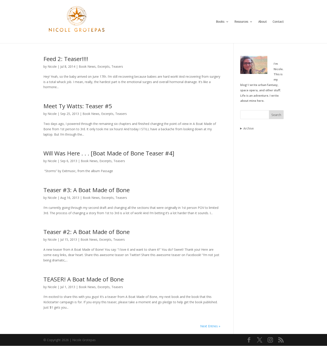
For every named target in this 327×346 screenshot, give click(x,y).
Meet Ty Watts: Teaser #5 (77, 106)
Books (220, 22)
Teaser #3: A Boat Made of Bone (86, 190)
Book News (87, 66)
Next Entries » (210, 326)
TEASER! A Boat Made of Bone (83, 279)
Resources (241, 22)
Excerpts (103, 66)
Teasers (117, 66)
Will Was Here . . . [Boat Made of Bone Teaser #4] (108, 153)
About (262, 22)
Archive (248, 128)
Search (276, 115)
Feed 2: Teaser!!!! (65, 59)
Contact (278, 22)
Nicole (52, 66)
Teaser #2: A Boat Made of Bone (86, 232)
